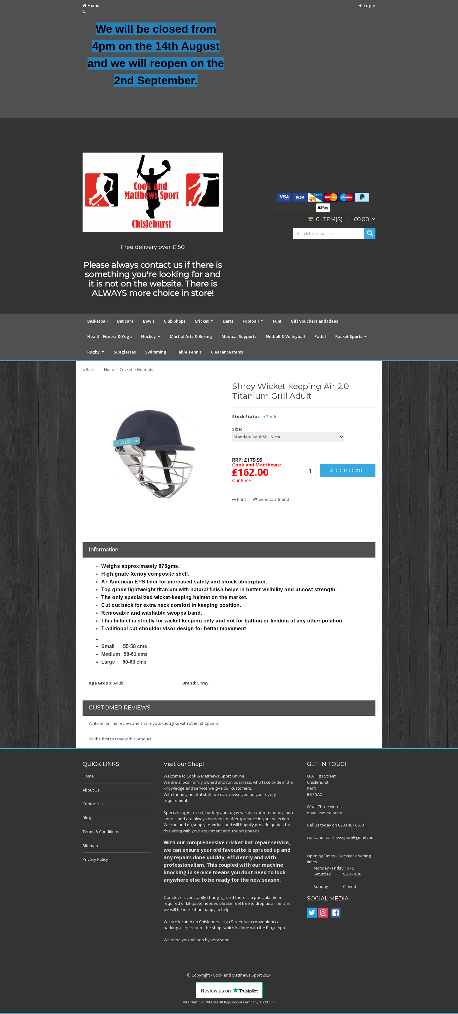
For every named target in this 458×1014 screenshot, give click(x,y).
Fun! (277, 321)
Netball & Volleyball (285, 336)
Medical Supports (239, 336)
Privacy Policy (95, 859)
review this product (133, 739)
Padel (320, 336)
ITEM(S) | (342, 219)
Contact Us (93, 804)
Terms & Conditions (101, 831)
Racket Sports (348, 336)
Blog (87, 818)
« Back (89, 369)
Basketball (97, 321)
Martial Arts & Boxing (191, 336)
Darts (228, 321)
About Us (91, 790)
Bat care (125, 321)
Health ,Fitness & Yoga (109, 336)
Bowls (149, 321)
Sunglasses (125, 352)
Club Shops (174, 321)
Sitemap (90, 845)
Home (93, 5)
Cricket (202, 321)
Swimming (155, 352)
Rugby (93, 352)
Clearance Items (227, 352)
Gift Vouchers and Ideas (314, 321)
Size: (237, 429)
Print (241, 499)
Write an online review (110, 723)
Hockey (148, 336)
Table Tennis (189, 352)
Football (251, 321)
